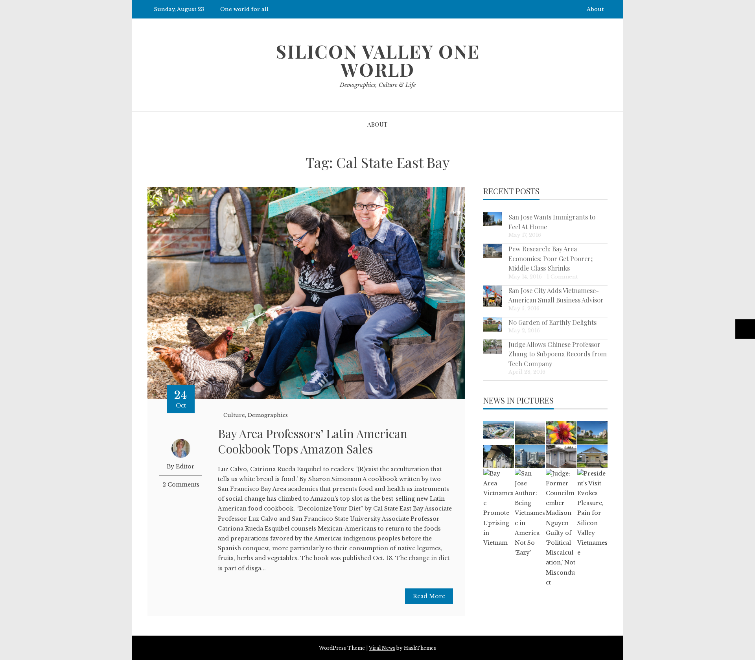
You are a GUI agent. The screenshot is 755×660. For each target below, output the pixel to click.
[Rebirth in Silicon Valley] (498, 456)
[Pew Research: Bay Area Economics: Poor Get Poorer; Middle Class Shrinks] (492, 251)
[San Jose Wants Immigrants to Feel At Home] (492, 219)
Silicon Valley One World (378, 60)
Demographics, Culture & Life (378, 84)
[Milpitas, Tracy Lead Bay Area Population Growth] (498, 429)
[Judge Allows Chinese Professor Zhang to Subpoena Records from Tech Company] (492, 346)
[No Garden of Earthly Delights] (492, 324)
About (595, 9)
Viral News (382, 648)
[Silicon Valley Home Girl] (561, 432)
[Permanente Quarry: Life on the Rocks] (530, 432)
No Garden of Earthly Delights (552, 322)
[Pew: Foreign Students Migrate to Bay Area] (592, 432)
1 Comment (562, 277)
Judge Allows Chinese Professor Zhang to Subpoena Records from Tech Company (557, 354)
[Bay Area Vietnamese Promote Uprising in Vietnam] (498, 508)
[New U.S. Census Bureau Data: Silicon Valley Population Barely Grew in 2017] (530, 456)
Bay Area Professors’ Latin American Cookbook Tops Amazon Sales (312, 441)
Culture (234, 415)
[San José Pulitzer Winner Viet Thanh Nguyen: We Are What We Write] (561, 456)
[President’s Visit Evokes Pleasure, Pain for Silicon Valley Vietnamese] (592, 513)
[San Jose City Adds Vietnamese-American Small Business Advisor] (492, 296)
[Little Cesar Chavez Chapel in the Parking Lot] (592, 456)
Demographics (268, 415)
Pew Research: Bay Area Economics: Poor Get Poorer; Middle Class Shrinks (550, 258)
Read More (429, 596)
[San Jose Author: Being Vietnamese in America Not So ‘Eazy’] (530, 513)
